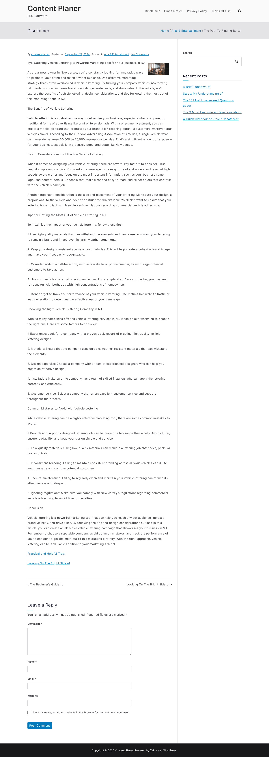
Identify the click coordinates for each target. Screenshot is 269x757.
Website (32, 695)
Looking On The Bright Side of (48, 563)
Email (32, 678)
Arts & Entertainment (116, 54)
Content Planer (54, 8)
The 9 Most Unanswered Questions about (212, 112)
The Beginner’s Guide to (46, 584)
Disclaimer (152, 11)
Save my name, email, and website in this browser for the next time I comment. (81, 712)
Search (187, 52)
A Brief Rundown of (196, 87)
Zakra (153, 750)
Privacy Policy (197, 11)
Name (32, 661)
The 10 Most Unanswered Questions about (208, 102)
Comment (34, 623)
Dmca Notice (173, 11)
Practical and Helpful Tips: (46, 553)
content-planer (40, 54)
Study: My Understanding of (203, 93)
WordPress (169, 750)
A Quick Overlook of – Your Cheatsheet (211, 119)
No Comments (140, 54)
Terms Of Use (221, 11)
